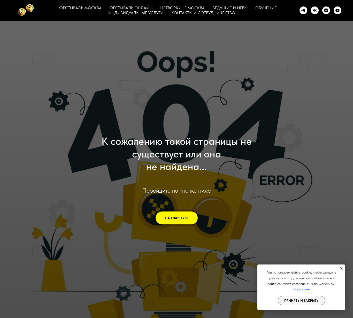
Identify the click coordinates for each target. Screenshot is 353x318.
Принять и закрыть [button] (301, 300)
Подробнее (301, 289)
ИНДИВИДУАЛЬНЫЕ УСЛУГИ (136, 12)
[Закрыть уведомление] (341, 268)
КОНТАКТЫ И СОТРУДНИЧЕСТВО (203, 12)
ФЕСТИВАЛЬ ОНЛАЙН (130, 7)
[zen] (326, 10)
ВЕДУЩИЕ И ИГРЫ (230, 7)
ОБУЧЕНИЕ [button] (266, 7)
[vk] (315, 10)
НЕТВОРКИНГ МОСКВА (182, 7)
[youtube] (337, 10)
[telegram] (303, 10)
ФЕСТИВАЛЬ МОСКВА (80, 7)
